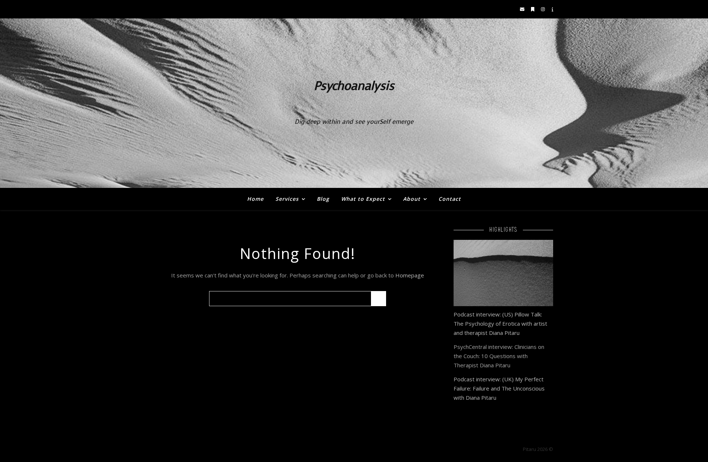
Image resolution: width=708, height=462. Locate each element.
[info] (552, 9)
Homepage (409, 275)
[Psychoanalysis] (354, 103)
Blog (323, 198)
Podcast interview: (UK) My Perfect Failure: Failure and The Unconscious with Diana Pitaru (499, 388)
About (411, 198)
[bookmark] (533, 9)
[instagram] (543, 9)
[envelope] (522, 9)
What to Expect (363, 198)
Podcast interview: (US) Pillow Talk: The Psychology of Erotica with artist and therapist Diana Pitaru (500, 323)
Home (255, 198)
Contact (449, 198)
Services (287, 198)
